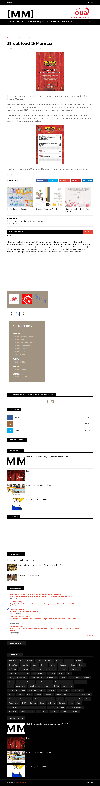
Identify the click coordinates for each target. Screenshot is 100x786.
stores (41, 707)
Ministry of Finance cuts (28, 575)
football (86, 678)
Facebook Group (17, 28)
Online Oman (25, 699)
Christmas (24, 669)
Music (11, 695)
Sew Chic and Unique (20, 617)
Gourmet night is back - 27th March (77, 210)
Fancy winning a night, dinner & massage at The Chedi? (41, 565)
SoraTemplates (20, 783)
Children (12, 669)
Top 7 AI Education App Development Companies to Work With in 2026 (42, 604)
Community (36, 669)
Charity (81, 665)
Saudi (42, 703)
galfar (11, 682)
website (65, 711)
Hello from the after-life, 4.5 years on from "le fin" (47, 457)
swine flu (60, 707)
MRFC (42, 690)
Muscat (51, 690)
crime (26, 673)
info (76, 682)
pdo (36, 699)
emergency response (18, 678)
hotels (68, 682)
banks (58, 661)
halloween (29, 682)
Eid (69, 673)
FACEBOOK (18, 417)
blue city (25, 665)
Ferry (77, 678)
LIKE (89, 417)
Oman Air (48, 695)
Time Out (12, 711)
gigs (19, 682)
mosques (32, 690)
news (29, 695)
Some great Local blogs (59, 22)
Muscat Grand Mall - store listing (21, 560)
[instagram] (92, 2)
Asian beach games (44, 661)
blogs (78, 661)
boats (35, 665)
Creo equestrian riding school (38, 485)
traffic (22, 711)
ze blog (75, 711)
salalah (33, 703)
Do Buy (52, 673)
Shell (78, 703)
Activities (12, 661)
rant (87, 699)
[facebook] (84, 2)
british (53, 665)
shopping (13, 707)
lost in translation (52, 686)
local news (20, 686)
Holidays (58, 682)
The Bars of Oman (75, 707)
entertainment (36, 678)
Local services (35, 686)
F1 (70, 678)
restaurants (24, 38)
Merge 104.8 (67, 686)
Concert (63, 669)
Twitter (17, 430)
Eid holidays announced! (36, 499)
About (16, 2)
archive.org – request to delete (24, 611)
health (40, 682)
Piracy (44, 699)
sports (32, 707)
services (62, 703)
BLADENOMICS (17, 609)
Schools (51, 703)
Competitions (50, 669)
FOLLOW (87, 424)
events (62, 678)
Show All (90, 635)
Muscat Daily (63, 690)
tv (38, 711)
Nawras (20, 695)
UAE (45, 711)
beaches (68, 661)
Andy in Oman (16, 626)
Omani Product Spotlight (66, 695)
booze (16, 38)
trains (31, 711)
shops (23, 707)
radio (60, 699)
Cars (73, 665)
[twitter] (88, 2)
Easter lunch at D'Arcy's (17, 209)
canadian (63, 665)
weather (54, 711)
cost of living (14, 673)
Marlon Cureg (16, 602)
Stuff (50, 707)
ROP (24, 703)
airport (30, 661)
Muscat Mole (77, 690)
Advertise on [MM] (35, 22)
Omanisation (85, 695)
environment (51, 678)
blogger (87, 231)
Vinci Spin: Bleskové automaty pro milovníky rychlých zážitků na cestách (42, 596)
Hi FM (49, 682)
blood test (13, 665)
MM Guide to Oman (17, 690)
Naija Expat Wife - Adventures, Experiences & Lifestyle (35, 594)
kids (10, 686)
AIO (21, 661)
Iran (83, 682)
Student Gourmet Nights (47, 209)
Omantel (12, 699)
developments (39, 673)
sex (71, 703)
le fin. (28, 471)
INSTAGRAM (18, 424)
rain (68, 699)
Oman (38, 695)
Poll (52, 699)
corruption (74, 669)
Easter (61, 673)
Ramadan (78, 699)
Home (9, 2)
